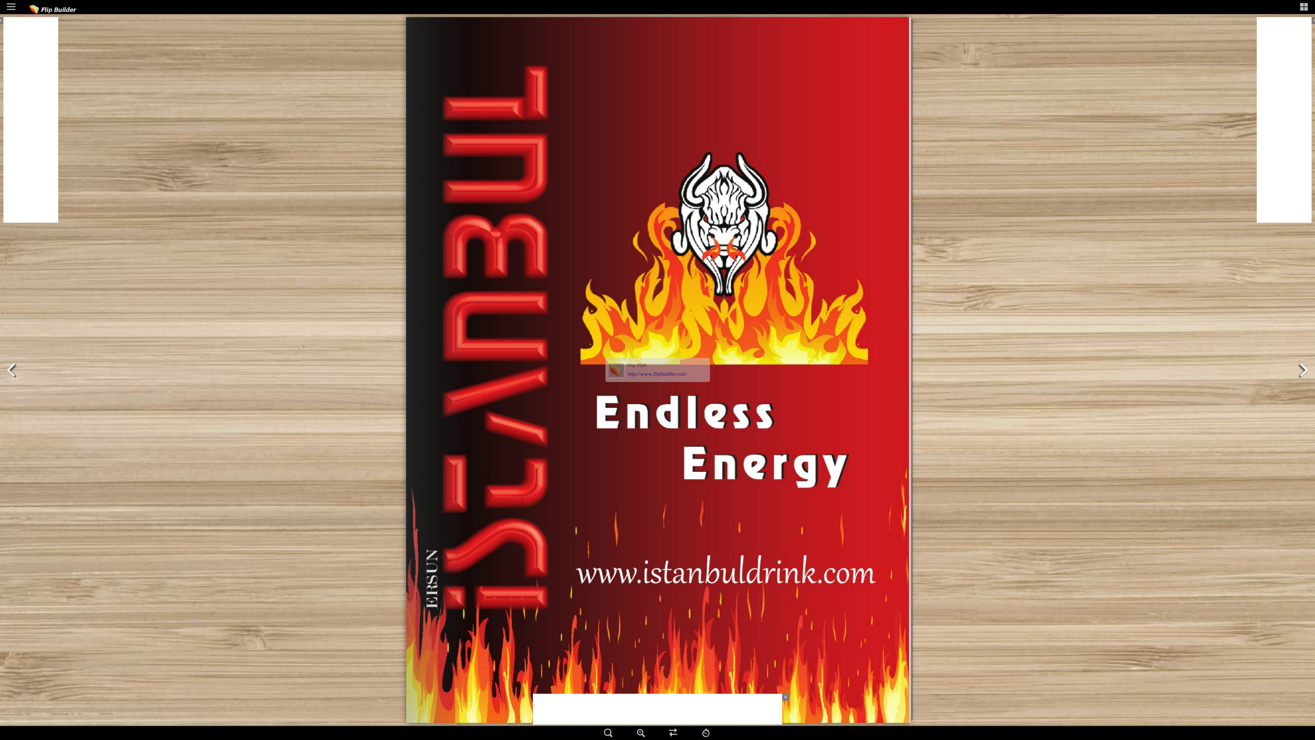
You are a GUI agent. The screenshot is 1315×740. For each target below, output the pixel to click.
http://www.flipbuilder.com (657, 374)
